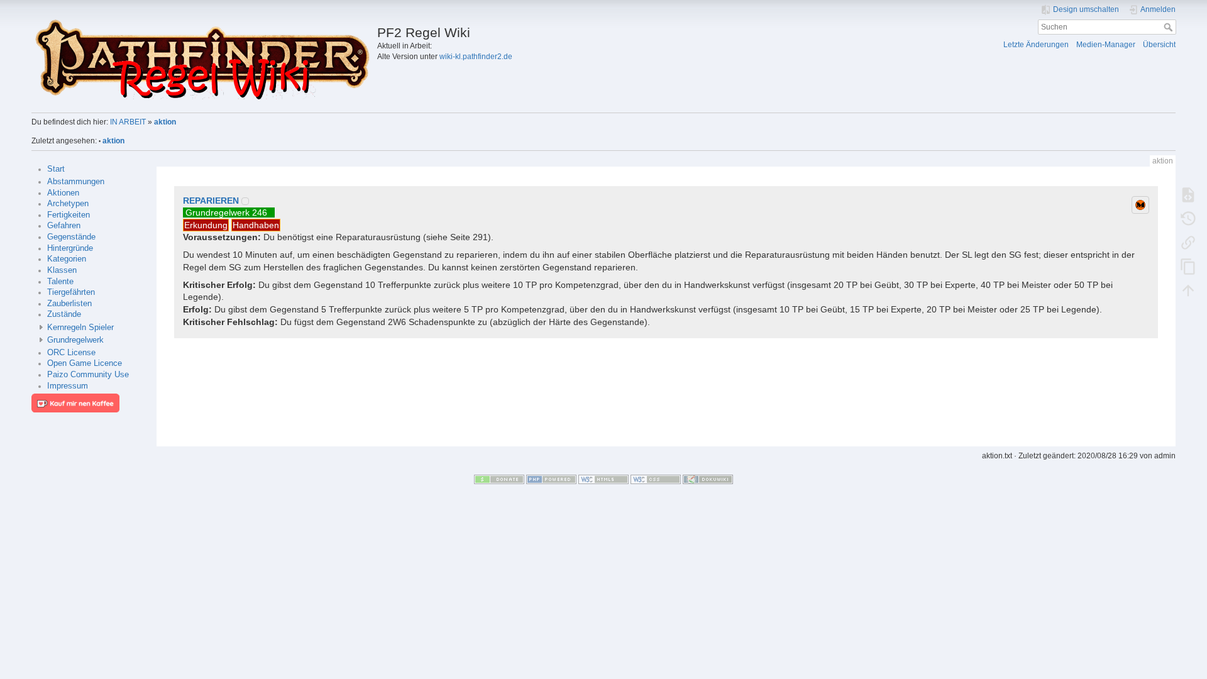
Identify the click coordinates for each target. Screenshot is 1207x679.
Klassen (62, 270)
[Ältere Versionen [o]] (1188, 218)
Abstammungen (75, 181)
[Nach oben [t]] (1188, 290)
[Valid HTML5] (603, 479)
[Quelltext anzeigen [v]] (1188, 194)
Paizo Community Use (88, 374)
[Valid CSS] (656, 479)
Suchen (1170, 27)
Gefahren (63, 225)
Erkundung (206, 225)
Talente (60, 281)
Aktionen (63, 193)
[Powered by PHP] (551, 479)
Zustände (64, 314)
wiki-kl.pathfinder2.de (475, 56)
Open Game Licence (84, 363)
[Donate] (499, 479)
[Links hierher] (1188, 242)
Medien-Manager (1105, 44)
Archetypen (68, 203)
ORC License (71, 352)
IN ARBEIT (128, 122)
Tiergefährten (71, 292)
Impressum (67, 386)
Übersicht (1159, 44)
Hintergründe (70, 248)
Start (56, 169)
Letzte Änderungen (1036, 44)
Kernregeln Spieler (80, 327)
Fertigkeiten (68, 215)
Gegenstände (71, 237)
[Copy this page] (1188, 266)
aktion (165, 122)
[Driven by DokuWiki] (708, 479)
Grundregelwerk (75, 340)
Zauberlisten (69, 303)
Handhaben (256, 225)
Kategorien (66, 259)
